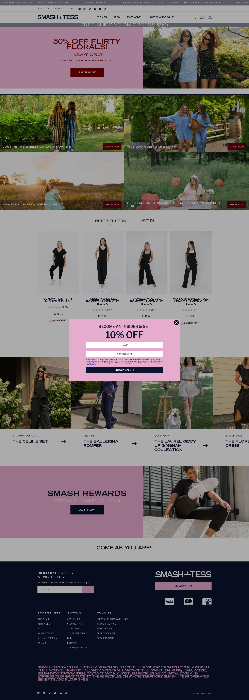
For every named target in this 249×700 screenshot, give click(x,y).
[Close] (176, 322)
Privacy (93, 364)
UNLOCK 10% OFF (124, 370)
